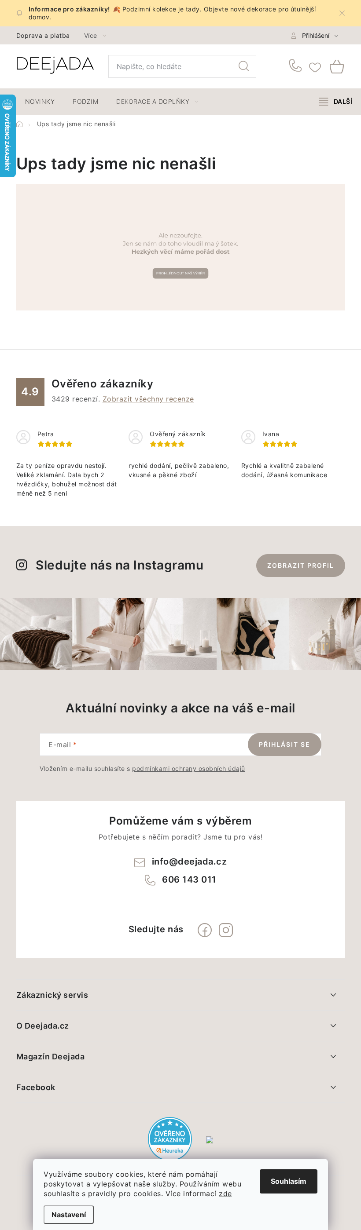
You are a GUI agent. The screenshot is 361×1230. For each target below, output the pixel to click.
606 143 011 (297, 66)
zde (225, 1193)
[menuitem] (40, 101)
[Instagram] (226, 930)
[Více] (335, 101)
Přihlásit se (284, 744)
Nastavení (69, 1214)
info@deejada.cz (189, 861)
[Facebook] (205, 930)
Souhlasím (288, 1181)
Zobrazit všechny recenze (148, 398)
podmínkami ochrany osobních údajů (188, 768)
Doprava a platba (43, 35)
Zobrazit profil (300, 565)
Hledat (244, 66)
